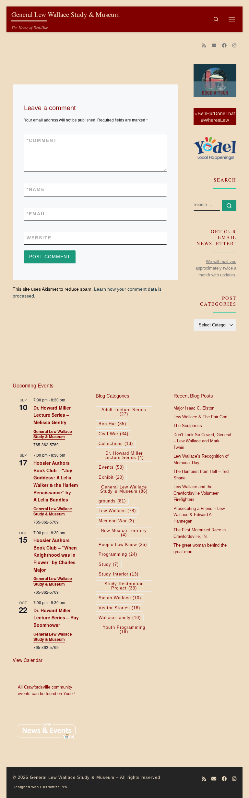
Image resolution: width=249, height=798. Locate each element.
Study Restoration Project (124, 586)
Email (36, 213)
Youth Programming (124, 629)
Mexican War (116, 521)
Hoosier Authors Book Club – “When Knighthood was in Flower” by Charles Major (55, 555)
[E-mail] (214, 46)
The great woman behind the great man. (200, 548)
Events (111, 467)
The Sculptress (187, 426)
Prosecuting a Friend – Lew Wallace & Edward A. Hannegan (199, 515)
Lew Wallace (117, 511)
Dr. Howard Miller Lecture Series (124, 455)
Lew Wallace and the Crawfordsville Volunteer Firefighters (196, 493)
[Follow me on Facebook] (224, 46)
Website (39, 237)
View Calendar (27, 660)
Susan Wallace (120, 598)
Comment (42, 140)
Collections (116, 443)
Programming (118, 554)
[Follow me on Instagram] (234, 46)
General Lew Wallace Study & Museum (52, 434)
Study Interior (118, 574)
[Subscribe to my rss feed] (204, 46)
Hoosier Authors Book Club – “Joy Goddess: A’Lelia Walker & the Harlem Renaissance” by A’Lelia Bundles (55, 481)
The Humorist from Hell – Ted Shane (201, 474)
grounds (112, 501)
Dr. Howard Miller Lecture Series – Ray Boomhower (56, 617)
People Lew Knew (123, 544)
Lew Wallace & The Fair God (200, 417)
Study (109, 564)
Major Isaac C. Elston (193, 408)
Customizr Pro (53, 787)
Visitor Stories (119, 608)
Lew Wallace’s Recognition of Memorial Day (201, 459)
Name (36, 189)
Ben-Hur (112, 424)
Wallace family (120, 617)
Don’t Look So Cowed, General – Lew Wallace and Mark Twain (202, 441)
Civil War (113, 434)
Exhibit (111, 477)
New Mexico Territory (124, 532)
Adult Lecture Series (123, 412)
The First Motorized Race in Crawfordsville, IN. (199, 533)
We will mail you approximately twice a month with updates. (216, 268)
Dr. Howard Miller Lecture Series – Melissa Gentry (52, 414)
